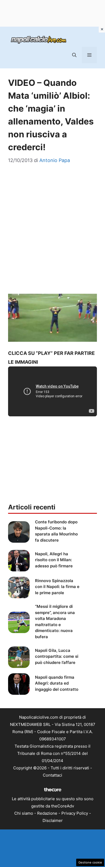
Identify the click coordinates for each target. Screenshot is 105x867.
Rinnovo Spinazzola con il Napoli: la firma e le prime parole (57, 586)
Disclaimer (53, 820)
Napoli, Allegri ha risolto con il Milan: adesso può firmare (54, 559)
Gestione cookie (90, 862)
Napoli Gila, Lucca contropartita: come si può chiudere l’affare (56, 656)
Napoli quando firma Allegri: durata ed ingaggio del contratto (56, 683)
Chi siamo (23, 813)
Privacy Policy (74, 813)
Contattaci (52, 775)
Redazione (47, 813)
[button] (74, 55)
